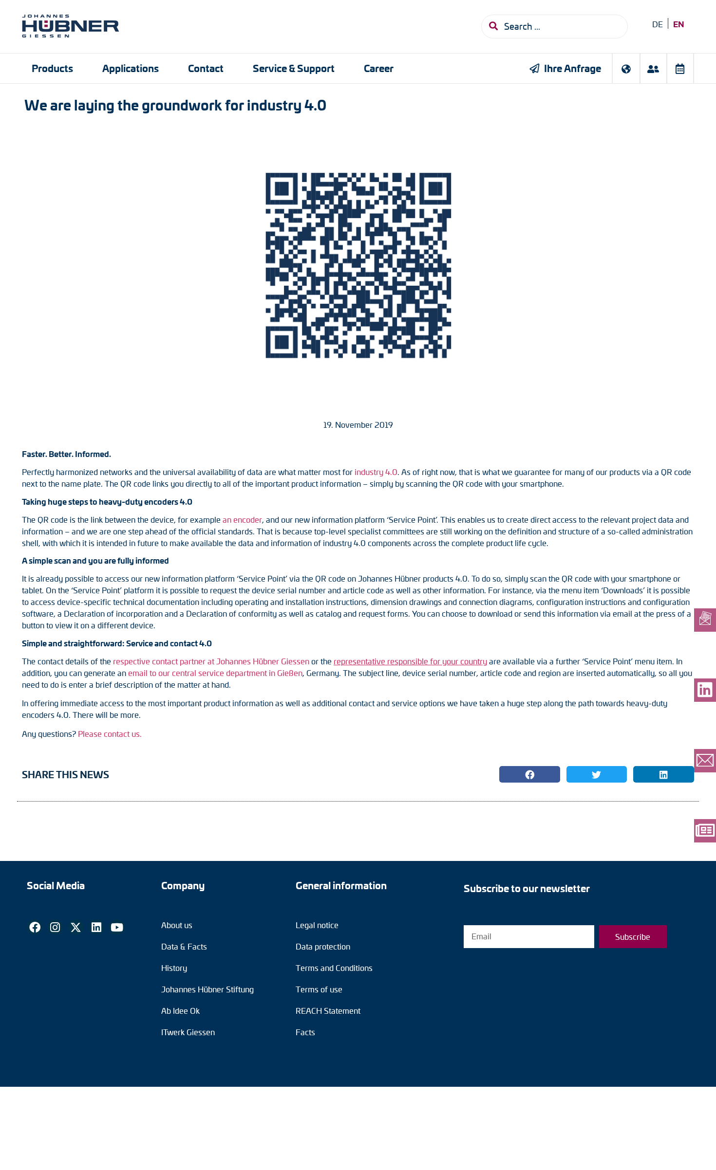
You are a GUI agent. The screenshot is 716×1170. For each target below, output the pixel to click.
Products (52, 68)
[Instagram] (55, 927)
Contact (206, 68)
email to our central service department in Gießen (215, 672)
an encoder (242, 519)
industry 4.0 (376, 471)
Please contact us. (110, 733)
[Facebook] (34, 927)
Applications (130, 68)
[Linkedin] (96, 927)
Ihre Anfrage (572, 68)
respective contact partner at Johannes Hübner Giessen (211, 661)
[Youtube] (117, 927)
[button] (529, 774)
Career (379, 68)
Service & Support (294, 68)
